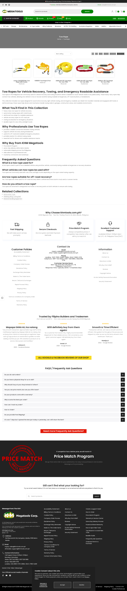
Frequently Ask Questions (94, 539)
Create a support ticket (93, 509)
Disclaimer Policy (21, 268)
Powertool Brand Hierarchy (94, 525)
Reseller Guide (90, 536)
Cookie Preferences (118, 589)
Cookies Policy (21, 260)
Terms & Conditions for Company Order (22, 297)
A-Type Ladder (35, 26)
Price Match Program (92, 515)
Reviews (105, 269)
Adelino (104, 26)
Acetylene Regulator (85, 26)
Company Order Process (22, 264)
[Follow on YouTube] (6, 5)
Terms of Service (21, 301)
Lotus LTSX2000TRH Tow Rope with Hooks (22, 81)
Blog (61, 18)
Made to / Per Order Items (21, 276)
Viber (12, 568)
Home (59, 39)
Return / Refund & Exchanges (21, 280)
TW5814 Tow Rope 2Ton (42, 81)
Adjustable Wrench (115, 26)
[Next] (125, 26)
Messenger (18, 568)
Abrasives (58, 26)
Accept (62, 585)
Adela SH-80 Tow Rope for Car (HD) (84, 81)
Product (30, 18)
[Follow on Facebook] (3, 5)
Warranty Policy (22, 305)
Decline (81, 585)
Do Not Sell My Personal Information (105, 277)
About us (105, 253)
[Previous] (1, 26)
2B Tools (6, 26)
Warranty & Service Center (94, 518)
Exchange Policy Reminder (21, 272)
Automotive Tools (9, 194)
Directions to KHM (105, 261)
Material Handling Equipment (13, 199)
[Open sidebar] (2, 298)
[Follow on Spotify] (9, 5)
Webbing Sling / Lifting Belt (12, 196)
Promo (52, 18)
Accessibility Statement (21, 252)
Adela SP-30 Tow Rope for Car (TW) (63, 81)
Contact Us (105, 257)
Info (69, 18)
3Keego (13, 26)
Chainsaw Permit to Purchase (92, 542)
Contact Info (120, 587)
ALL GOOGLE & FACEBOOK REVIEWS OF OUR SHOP (63, 357)
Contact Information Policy (53, 556)
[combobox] (57, 11)
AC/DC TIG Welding (70, 26)
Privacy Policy (21, 293)
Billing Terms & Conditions (21, 256)
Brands (41, 18)
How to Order (90, 512)
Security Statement (105, 281)
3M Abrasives (23, 26)
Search (97, 496)
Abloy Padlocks (47, 26)
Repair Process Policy (21, 284)
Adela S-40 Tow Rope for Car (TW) (105, 81)
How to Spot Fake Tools (93, 528)
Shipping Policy (21, 289)
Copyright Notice (105, 273)
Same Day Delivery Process (94, 521)
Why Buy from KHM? (105, 265)
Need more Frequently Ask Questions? (63, 431)
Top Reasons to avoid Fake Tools (94, 531)
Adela (97, 26)
